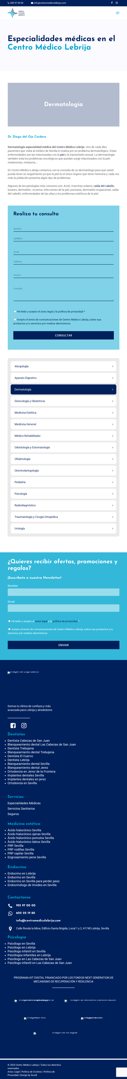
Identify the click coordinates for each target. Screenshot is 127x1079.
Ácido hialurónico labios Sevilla (29, 842)
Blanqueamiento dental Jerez (28, 767)
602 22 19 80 (25, 913)
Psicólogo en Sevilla (21, 943)
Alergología (21, 366)
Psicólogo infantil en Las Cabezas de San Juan (40, 963)
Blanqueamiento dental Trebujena (31, 752)
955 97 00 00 (16, 3)
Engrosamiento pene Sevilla (27, 857)
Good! (34, 1075)
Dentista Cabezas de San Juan (29, 740)
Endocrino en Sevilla (21, 877)
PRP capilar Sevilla (20, 853)
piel (62, 154)
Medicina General (25, 424)
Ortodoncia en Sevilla (22, 783)
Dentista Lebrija (18, 760)
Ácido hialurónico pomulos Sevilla (31, 838)
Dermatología (23, 389)
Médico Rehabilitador (28, 435)
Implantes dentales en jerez (27, 779)
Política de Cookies (32, 1071)
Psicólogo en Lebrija (21, 947)
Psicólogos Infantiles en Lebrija (29, 955)
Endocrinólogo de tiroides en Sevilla (32, 885)
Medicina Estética (25, 412)
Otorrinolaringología (27, 470)
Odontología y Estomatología (32, 447)
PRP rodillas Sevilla (21, 849)
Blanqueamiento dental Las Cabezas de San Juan (42, 744)
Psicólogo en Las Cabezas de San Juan (34, 959)
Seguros (13, 814)
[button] (117, 13)
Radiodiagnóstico (25, 505)
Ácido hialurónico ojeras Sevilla (29, 834)
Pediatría (20, 482)
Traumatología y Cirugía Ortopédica (36, 516)
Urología (20, 528)
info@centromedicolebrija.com (49, 3)
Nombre (13, 585)
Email (11, 601)
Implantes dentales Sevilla (26, 775)
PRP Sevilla (15, 845)
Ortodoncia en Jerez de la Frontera (31, 771)
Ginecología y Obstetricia (30, 401)
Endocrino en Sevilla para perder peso (33, 881)
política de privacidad (70, 311)
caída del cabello (104, 186)
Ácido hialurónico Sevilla (24, 830)
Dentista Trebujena (21, 748)
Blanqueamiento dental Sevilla (29, 764)
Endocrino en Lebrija (22, 873)
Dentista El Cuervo (20, 756)
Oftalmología (22, 459)
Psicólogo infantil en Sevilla (27, 951)
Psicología (21, 493)
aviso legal (47, 311)
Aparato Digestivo (26, 377)
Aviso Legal (14, 1071)
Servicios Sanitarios (21, 808)
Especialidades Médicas (24, 803)
